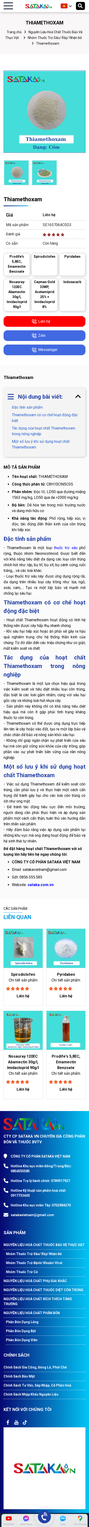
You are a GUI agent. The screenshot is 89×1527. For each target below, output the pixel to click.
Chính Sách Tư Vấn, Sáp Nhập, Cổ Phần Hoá (37, 1385)
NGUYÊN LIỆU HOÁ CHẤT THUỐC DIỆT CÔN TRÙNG (43, 1290)
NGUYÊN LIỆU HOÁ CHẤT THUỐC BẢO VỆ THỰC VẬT (44, 1245)
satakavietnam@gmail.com (32, 1215)
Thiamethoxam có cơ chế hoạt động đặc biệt (45, 418)
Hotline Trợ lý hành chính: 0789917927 (40, 1181)
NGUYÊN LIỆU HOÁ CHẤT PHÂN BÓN (32, 1313)
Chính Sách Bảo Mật (19, 1376)
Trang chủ (14, 32)
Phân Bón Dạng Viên (21, 1340)
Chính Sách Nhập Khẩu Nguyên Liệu (31, 1394)
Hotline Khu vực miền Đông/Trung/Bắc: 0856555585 (41, 1168)
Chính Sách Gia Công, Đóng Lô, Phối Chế (35, 1367)
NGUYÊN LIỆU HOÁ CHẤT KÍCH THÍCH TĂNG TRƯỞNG (38, 1301)
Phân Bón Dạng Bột (21, 1331)
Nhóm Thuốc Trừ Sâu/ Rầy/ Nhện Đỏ (55, 38)
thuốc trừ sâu (65, 548)
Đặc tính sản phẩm (27, 407)
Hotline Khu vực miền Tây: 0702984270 (41, 1205)
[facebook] (44, 1468)
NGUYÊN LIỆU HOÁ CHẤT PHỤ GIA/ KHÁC (35, 1281)
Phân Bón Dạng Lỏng (22, 1322)
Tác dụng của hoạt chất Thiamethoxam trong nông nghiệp (43, 431)
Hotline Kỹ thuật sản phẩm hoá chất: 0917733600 (38, 1193)
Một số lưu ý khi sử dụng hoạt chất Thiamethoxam (41, 444)
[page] (8, 1422)
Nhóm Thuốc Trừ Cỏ (22, 1272)
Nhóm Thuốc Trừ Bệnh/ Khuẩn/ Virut (34, 1263)
